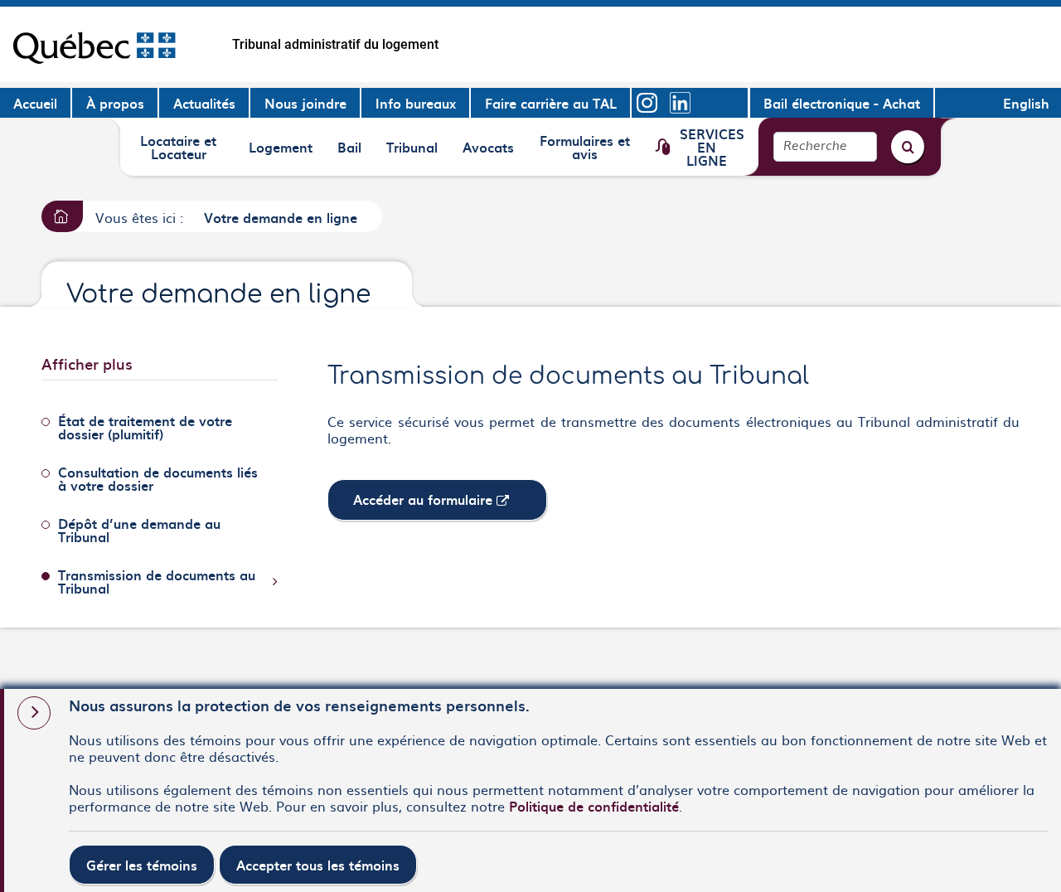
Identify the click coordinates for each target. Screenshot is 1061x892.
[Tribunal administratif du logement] (94, 44)
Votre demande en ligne (280, 217)
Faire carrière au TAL (551, 103)
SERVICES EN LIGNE (711, 146)
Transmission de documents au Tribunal (156, 581)
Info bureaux (415, 103)
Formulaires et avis (584, 146)
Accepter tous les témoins (318, 865)
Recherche (815, 146)
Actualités (204, 103)
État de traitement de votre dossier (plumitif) (145, 427)
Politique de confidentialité (594, 806)
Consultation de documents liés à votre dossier (158, 478)
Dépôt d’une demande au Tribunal (139, 529)
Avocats (490, 152)
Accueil (35, 103)
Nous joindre (305, 103)
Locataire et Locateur (177, 146)
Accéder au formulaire (450, 504)
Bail (355, 152)
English (1026, 103)
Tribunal (414, 152)
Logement (280, 152)
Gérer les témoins (141, 865)
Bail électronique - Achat (841, 103)
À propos (115, 103)
